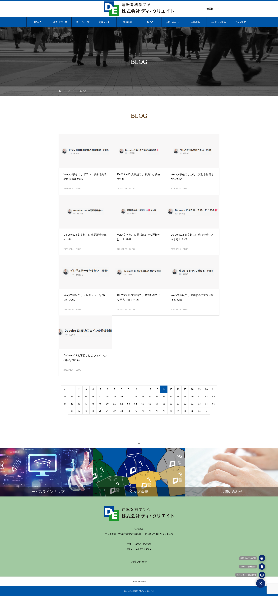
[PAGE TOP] (139, 443)
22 (65, 396)
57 (157, 403)
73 (121, 411)
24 (79, 396)
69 (93, 411)
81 (178, 411)
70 (100, 411)
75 (135, 411)
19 (199, 389)
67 (79, 411)
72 (114, 411)
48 (93, 403)
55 (142, 403)
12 (149, 389)
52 (121, 403)
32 (135, 396)
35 (157, 396)
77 (149, 411)
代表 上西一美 (60, 22)
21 (213, 389)
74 (128, 411)
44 (65, 403)
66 (72, 411)
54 (135, 403)
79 (164, 411)
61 (185, 403)
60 (178, 403)
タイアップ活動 (218, 22)
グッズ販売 (240, 22)
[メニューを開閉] (260, 583)
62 (192, 403)
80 (171, 411)
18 (192, 389)
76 (142, 411)
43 (213, 396)
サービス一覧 (82, 22)
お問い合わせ (173, 22)
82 (185, 411)
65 (213, 403)
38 (178, 396)
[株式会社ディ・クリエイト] (139, 8)
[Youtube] (209, 8)
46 (79, 403)
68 (86, 411)
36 (164, 396)
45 (72, 403)
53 (128, 403)
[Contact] (217, 8)
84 (199, 411)
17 (185, 389)
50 (107, 403)
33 (142, 396)
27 (100, 396)
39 (185, 396)
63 (199, 403)
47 (86, 403)
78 (157, 411)
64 (206, 403)
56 (149, 403)
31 (128, 396)
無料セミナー (105, 22)
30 (121, 396)
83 (192, 411)
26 (93, 396)
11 (142, 389)
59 (171, 403)
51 (114, 403)
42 (206, 396)
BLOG (150, 22)
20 (206, 389)
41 (199, 396)
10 (135, 389)
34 (149, 396)
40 (192, 396)
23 (72, 396)
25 (86, 396)
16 (178, 389)
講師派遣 (127, 22)
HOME (37, 22)
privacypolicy (139, 581)
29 (114, 396)
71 (107, 411)
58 (164, 403)
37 (171, 396)
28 (107, 396)
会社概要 (195, 22)
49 (100, 403)
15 (171, 389)
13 (157, 389)
